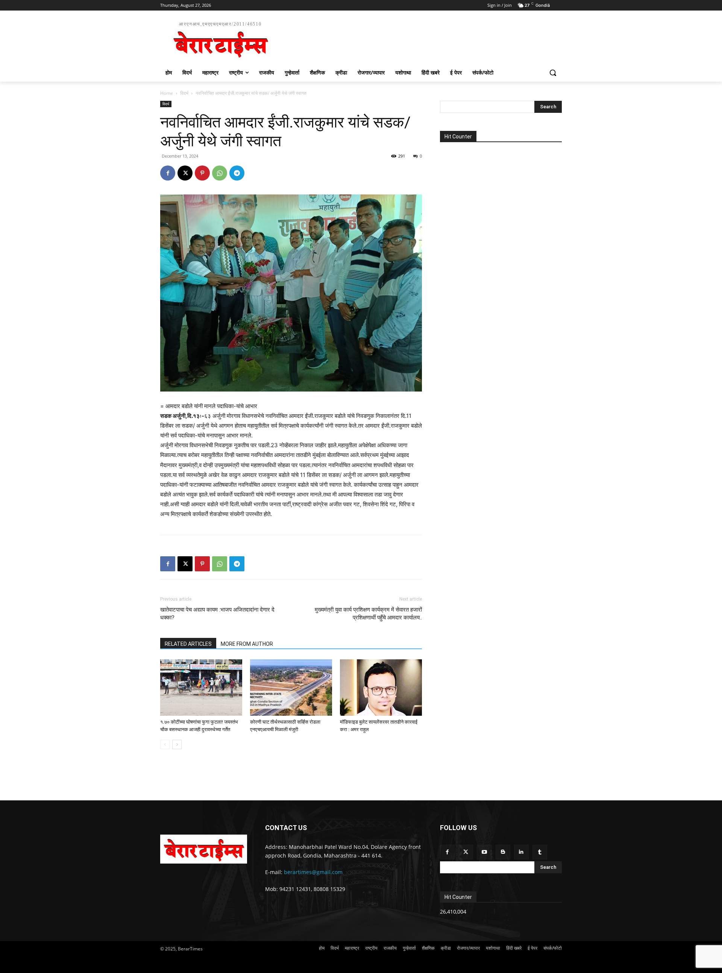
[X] (185, 173)
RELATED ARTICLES (188, 644)
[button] (553, 73)
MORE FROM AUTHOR (247, 644)
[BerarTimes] (203, 849)
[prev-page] (165, 744)
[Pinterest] (202, 173)
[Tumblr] (539, 852)
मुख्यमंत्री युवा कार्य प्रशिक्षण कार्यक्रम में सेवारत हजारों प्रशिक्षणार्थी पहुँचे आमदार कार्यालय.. (368, 613)
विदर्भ (184, 93)
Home (166, 93)
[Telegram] (236, 173)
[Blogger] (503, 852)
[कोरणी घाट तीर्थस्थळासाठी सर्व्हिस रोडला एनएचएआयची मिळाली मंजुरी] (291, 687)
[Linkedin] (521, 852)
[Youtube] (484, 852)
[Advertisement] (417, 40)
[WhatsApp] (219, 173)
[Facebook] (167, 173)
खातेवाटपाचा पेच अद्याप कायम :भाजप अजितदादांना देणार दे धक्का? (217, 613)
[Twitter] (465, 852)
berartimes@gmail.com (313, 872)
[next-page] (177, 744)
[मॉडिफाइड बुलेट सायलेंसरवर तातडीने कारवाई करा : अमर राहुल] (381, 687)
